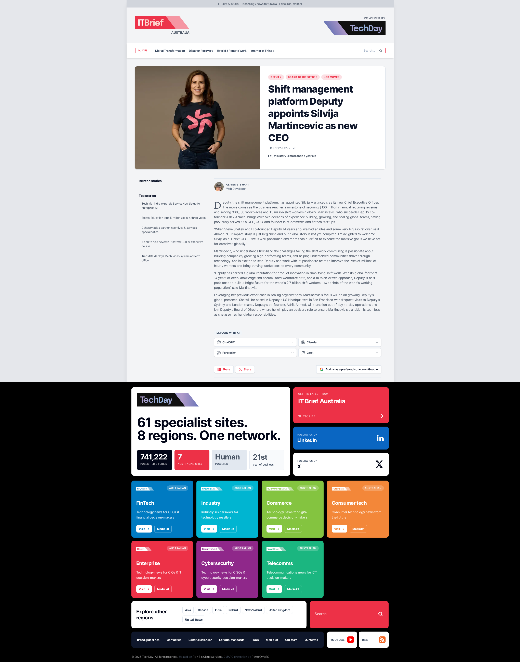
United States (194, 619)
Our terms (311, 640)
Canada (203, 610)
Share (226, 369)
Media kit (163, 528)
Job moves (331, 77)
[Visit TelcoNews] (280, 549)
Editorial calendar (200, 640)
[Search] (380, 50)
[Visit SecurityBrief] (215, 549)
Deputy (276, 77)
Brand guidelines (148, 640)
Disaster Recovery (201, 50)
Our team (291, 640)
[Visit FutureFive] (345, 488)
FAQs (255, 640)
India (218, 610)
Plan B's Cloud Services (207, 656)
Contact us (174, 640)
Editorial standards (231, 640)
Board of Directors (302, 77)
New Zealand (253, 610)
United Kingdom (279, 610)
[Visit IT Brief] (150, 549)
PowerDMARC (261, 656)
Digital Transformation (170, 50)
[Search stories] (380, 614)
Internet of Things (262, 50)
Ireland (233, 610)
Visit (142, 528)
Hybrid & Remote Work (231, 50)
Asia (188, 610)
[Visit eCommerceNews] (280, 488)
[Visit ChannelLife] (215, 488)
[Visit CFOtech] (150, 488)
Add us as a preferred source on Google (351, 369)
